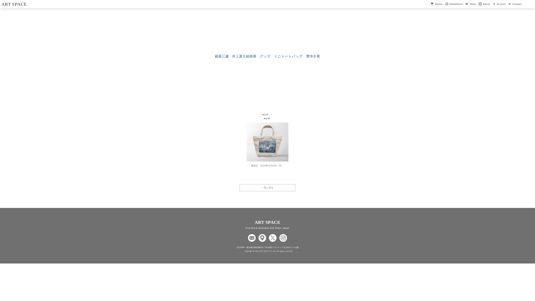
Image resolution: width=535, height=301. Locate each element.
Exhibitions (456, 4)
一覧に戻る (267, 187)
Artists (439, 4)
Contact (517, 4)
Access (501, 4)
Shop (473, 4)
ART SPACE (14, 4)
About (486, 4)
